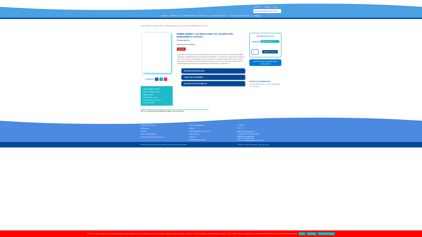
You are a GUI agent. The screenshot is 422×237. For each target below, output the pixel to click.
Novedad (181, 49)
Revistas (174, 16)
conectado (268, 84)
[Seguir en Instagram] (165, 79)
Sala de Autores (217, 16)
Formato (255, 42)
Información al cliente (194, 16)
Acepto (302, 233)
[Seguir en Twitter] (161, 79)
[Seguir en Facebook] (156, 79)
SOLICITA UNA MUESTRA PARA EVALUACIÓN (265, 63)
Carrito (275, 7)
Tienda (164, 16)
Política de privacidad (326, 233)
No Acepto (311, 233)
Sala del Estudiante (239, 16)
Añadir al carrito (270, 52)
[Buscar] (279, 11)
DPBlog (257, 16)
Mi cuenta (267, 7)
